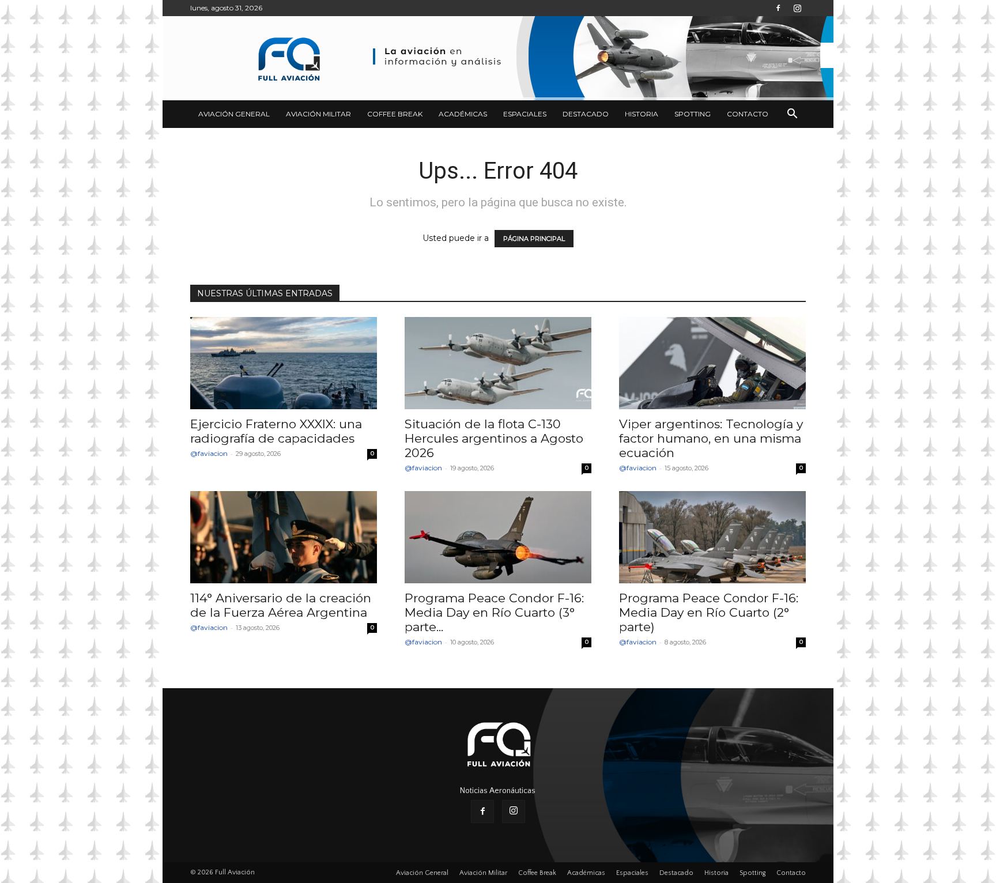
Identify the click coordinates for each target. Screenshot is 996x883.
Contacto (747, 114)
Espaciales (524, 114)
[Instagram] (797, 8)
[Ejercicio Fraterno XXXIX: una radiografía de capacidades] (283, 363)
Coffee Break (394, 114)
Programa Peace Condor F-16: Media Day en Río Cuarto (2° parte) (708, 612)
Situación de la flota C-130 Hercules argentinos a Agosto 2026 (494, 438)
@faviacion (209, 453)
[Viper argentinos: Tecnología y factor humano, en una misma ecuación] (712, 363)
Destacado (586, 114)
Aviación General (234, 114)
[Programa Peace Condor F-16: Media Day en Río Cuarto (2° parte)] (712, 537)
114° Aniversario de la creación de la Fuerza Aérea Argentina (280, 605)
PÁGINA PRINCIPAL (534, 239)
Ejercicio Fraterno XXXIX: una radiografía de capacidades (276, 431)
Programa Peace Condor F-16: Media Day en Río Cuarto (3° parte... (494, 612)
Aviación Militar (318, 114)
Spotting (692, 114)
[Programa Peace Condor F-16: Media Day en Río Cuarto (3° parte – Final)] (498, 537)
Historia (641, 114)
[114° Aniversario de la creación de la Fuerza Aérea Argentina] (283, 537)
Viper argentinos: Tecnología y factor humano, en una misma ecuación (711, 438)
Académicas (463, 114)
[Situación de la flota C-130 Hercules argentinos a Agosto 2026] (498, 363)
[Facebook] (778, 8)
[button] (792, 115)
